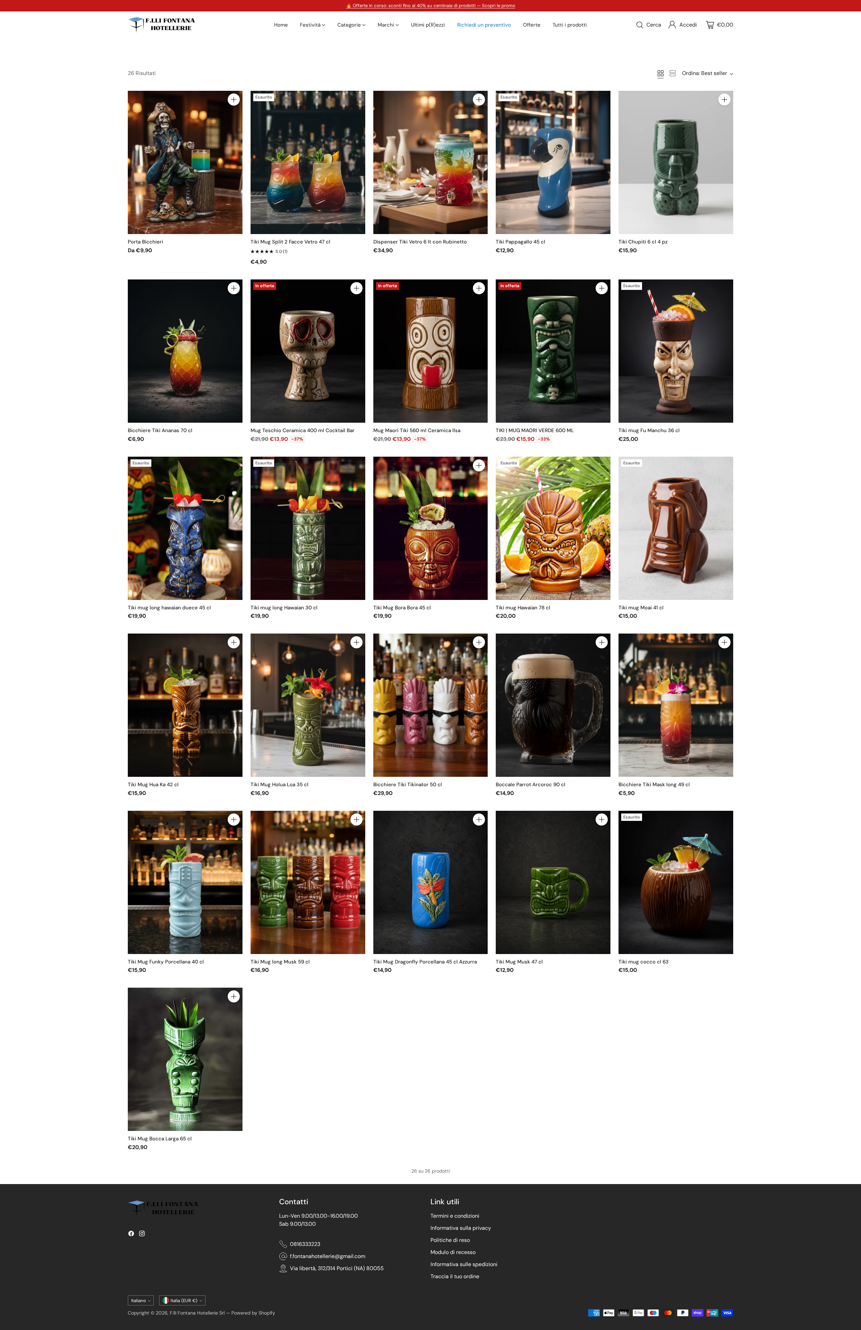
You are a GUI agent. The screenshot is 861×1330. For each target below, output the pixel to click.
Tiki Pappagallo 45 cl (520, 241)
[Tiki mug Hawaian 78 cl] (553, 528)
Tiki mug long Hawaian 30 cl (284, 607)
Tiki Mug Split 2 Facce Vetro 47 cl (290, 241)
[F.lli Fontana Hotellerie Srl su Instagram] (142, 1234)
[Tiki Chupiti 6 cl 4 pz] (676, 162)
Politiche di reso (450, 1240)
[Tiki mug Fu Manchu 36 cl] (676, 351)
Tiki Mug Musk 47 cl (519, 961)
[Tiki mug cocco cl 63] (676, 882)
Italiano (138, 1300)
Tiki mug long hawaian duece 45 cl (169, 607)
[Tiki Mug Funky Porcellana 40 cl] (185, 882)
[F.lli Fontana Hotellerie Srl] (161, 25)
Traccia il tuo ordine (454, 1276)
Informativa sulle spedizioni (463, 1264)
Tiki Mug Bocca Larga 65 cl (160, 1138)
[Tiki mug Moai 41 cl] (676, 528)
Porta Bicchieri (145, 241)
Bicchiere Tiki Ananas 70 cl (160, 430)
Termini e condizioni (454, 1215)
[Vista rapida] (234, 114)
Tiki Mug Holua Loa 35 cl (279, 784)
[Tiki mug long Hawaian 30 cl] (308, 528)
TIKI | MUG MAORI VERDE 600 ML (535, 430)
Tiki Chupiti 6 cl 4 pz (643, 241)
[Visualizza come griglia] (661, 73)
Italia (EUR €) (184, 1300)
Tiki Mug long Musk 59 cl (280, 961)
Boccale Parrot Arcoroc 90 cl (530, 784)
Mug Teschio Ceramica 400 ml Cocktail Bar (302, 430)
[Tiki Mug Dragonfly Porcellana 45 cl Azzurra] (430, 882)
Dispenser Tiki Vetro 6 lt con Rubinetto (420, 241)
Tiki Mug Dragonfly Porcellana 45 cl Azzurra (425, 961)
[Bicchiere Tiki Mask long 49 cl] (676, 705)
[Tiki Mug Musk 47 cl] (553, 882)
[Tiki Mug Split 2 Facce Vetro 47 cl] (308, 162)
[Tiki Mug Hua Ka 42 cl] (185, 705)
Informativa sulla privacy (460, 1227)
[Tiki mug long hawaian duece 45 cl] (185, 528)
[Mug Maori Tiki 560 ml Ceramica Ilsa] (430, 351)
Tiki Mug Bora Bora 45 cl (402, 607)
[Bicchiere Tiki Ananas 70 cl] (185, 351)
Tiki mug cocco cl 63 (644, 961)
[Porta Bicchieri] (185, 162)
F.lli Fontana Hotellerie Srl (198, 1313)
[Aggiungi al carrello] (234, 99)
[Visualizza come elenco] (673, 73)
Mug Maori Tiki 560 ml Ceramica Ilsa (416, 430)
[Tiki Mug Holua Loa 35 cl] (308, 705)
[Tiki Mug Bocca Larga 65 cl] (185, 1059)
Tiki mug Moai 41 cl (641, 607)
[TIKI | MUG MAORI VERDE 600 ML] (553, 351)
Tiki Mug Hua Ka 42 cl (153, 784)
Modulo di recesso (453, 1252)
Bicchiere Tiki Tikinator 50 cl (407, 784)
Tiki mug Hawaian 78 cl (523, 607)
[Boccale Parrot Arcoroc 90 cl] (553, 705)
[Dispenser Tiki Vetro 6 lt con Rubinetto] (430, 162)
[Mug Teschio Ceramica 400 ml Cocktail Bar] (308, 351)
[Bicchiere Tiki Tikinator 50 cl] (430, 705)
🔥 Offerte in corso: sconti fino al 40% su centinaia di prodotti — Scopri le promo (430, 5)
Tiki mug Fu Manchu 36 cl (649, 430)
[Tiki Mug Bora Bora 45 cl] (430, 528)
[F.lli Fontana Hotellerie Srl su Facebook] (131, 1234)
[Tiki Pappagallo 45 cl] (553, 162)
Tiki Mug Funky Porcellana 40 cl (166, 961)
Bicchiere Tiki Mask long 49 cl (654, 784)
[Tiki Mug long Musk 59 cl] (308, 882)
